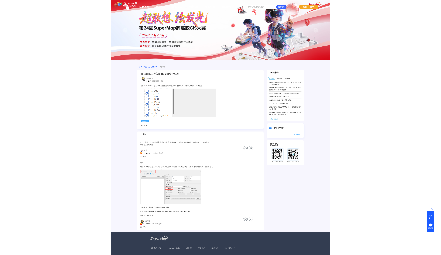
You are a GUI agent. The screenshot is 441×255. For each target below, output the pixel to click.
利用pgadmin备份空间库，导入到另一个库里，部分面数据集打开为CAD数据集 (285, 89)
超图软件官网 (155, 248)
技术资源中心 (230, 248)
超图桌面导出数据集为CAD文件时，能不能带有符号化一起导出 (285, 108)
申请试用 (194, 6)
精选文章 (177, 6)
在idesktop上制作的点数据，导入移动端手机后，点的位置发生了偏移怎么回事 (285, 113)
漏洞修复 (227, 6)
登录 (312, 7)
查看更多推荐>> (274, 119)
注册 (305, 7)
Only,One (149, 78)
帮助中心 (201, 248)
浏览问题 (144, 6)
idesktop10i (145, 121)
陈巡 (145, 150)
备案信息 (215, 248)
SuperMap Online (173, 248)
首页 (140, 67)
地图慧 (189, 248)
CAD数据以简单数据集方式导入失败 (280, 100)
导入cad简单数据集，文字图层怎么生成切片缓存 (284, 93)
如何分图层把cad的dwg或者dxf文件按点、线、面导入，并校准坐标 (285, 83)
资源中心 (210, 6)
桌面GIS (154, 67)
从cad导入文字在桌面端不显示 (278, 103)
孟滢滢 (147, 221)
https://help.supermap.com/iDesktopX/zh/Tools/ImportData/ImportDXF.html (165, 211)
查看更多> (297, 134)
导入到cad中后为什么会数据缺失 (279, 96)
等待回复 (160, 6)
